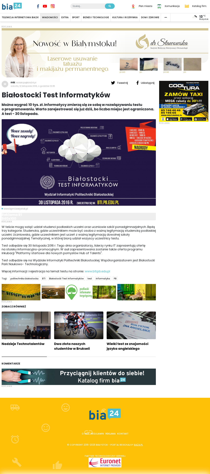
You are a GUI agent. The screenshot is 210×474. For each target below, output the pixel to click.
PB (115, 278)
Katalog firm (199, 6)
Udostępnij (147, 83)
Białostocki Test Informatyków (66, 278)
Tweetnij (122, 83)
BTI (43, 278)
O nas (85, 433)
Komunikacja (172, 6)
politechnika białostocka (24, 278)
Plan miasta (145, 6)
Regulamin (97, 433)
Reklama (110, 433)
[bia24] (12, 6)
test (89, 278)
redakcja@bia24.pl (26, 82)
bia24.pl (138, 444)
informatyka (103, 278)
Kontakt (122, 433)
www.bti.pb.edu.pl (97, 271)
